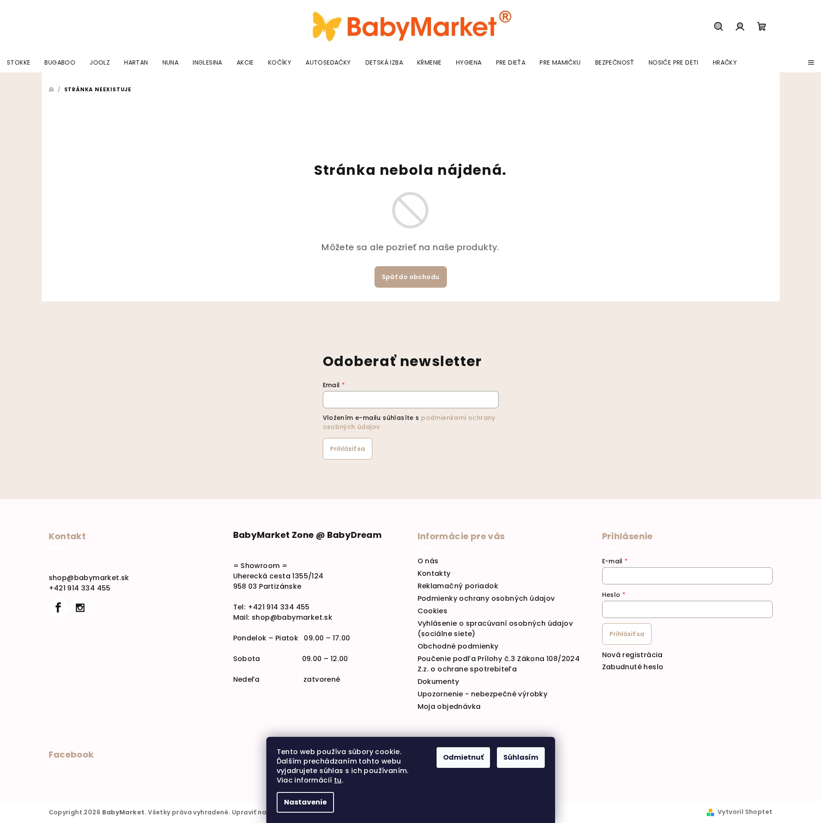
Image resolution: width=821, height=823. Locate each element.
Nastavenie (305, 802)
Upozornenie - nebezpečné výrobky (483, 694)
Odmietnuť (463, 757)
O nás (428, 561)
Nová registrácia (632, 655)
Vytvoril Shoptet (745, 811)
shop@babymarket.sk (89, 578)
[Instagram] (80, 608)
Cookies (433, 611)
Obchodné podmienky (458, 646)
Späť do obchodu (411, 277)
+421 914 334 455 (80, 588)
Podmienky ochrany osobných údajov (486, 598)
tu (338, 780)
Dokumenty (438, 681)
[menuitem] (18, 62)
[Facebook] (59, 608)
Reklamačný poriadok (458, 586)
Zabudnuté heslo (633, 667)
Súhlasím (520, 757)
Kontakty (434, 573)
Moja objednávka (449, 706)
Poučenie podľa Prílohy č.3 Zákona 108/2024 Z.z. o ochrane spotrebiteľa (499, 664)
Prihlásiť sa (347, 448)
